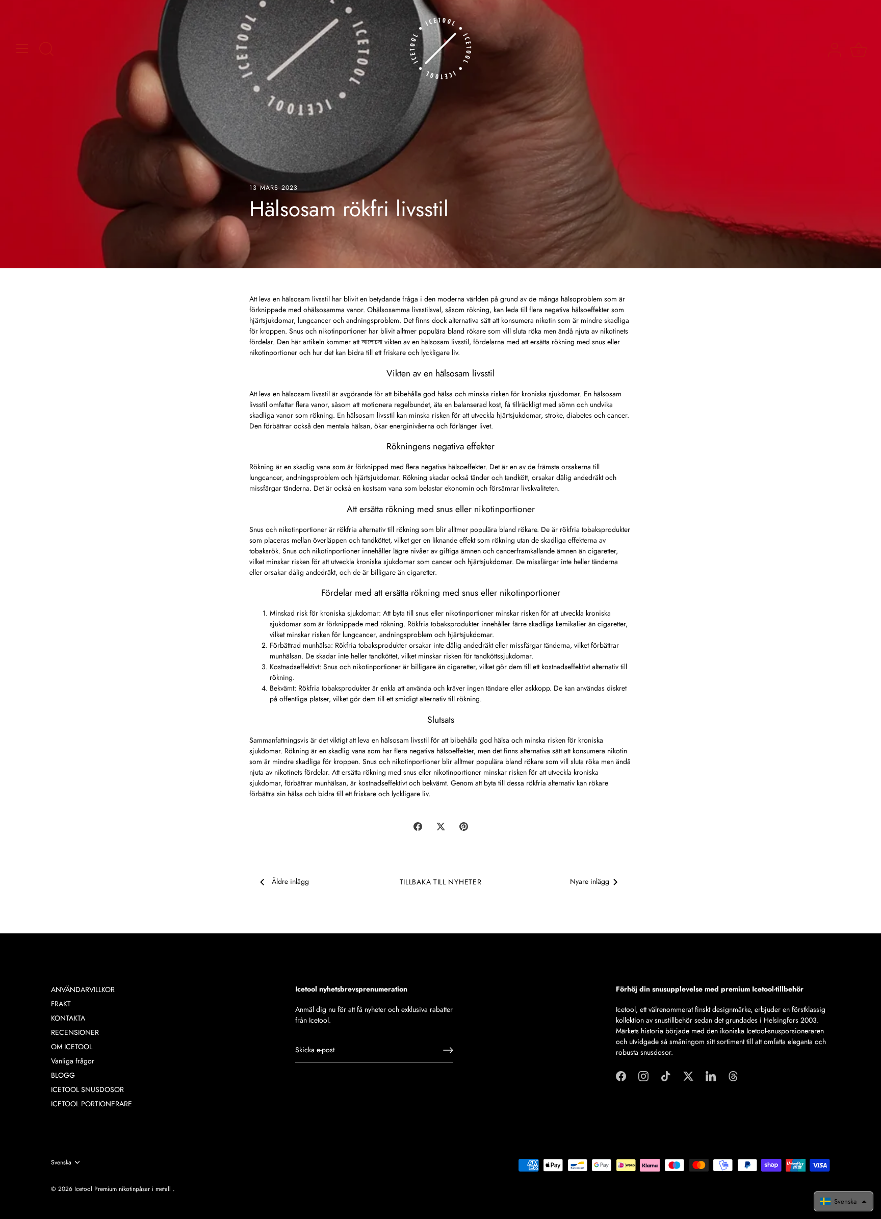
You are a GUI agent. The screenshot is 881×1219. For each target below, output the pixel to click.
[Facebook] (621, 1075)
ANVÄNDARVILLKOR (83, 989)
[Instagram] (643, 1075)
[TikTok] (666, 1075)
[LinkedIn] (711, 1075)
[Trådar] (733, 1075)
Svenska (61, 1162)
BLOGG (63, 1075)
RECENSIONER (75, 1032)
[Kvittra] (688, 1075)
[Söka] (46, 50)
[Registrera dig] (448, 1050)
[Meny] (22, 48)
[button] (843, 1201)
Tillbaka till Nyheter (441, 882)
